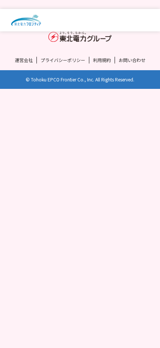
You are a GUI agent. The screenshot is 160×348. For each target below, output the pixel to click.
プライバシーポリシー (63, 60)
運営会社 (24, 60)
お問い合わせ (132, 60)
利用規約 (102, 60)
